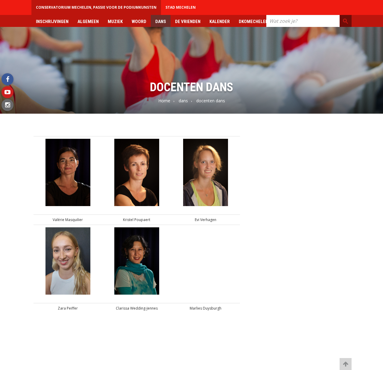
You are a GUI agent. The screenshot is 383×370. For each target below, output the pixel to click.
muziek (115, 21)
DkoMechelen (253, 21)
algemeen (88, 21)
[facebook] (7, 79)
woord (139, 21)
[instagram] (7, 105)
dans (160, 21)
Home (164, 100)
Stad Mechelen (180, 7)
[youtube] (7, 92)
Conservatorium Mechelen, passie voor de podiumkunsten (96, 7)
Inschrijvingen (52, 21)
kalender (219, 21)
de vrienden (187, 21)
